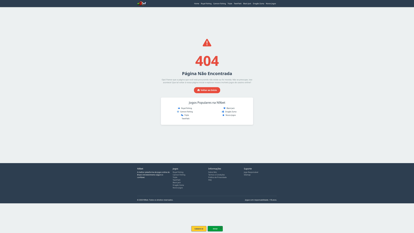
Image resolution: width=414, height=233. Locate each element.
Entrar (215, 229)
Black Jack (247, 3)
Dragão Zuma (258, 3)
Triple (230, 3)
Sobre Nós (212, 172)
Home (196, 3)
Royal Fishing (206, 3)
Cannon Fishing (219, 3)
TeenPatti (238, 3)
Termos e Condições (216, 175)
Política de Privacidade (217, 177)
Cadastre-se (198, 229)
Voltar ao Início (209, 90)
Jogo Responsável (251, 172)
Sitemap (247, 175)
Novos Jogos (271, 3)
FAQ (210, 180)
